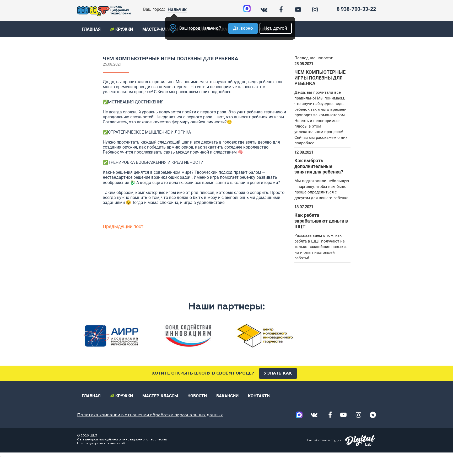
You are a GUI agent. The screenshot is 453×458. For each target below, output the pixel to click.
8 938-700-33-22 (356, 9)
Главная (91, 29)
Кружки (123, 29)
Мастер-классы (160, 29)
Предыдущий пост (123, 226)
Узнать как (278, 373)
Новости (197, 395)
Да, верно (243, 28)
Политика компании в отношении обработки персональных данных (150, 415)
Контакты (259, 395)
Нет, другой (275, 28)
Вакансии (227, 395)
